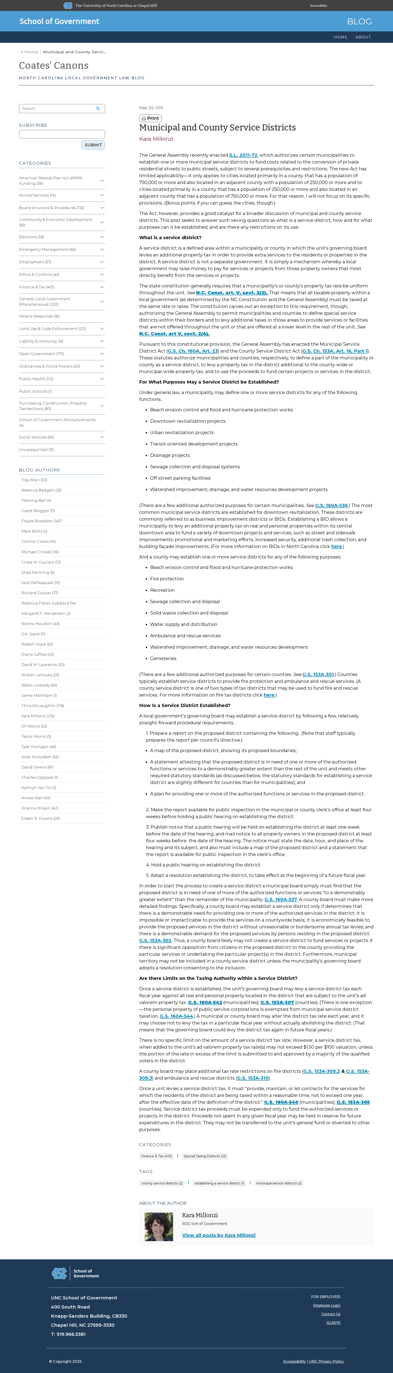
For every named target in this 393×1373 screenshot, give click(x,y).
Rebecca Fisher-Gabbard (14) (48, 603)
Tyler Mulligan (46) (38, 747)
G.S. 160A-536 (331, 505)
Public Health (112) (36, 379)
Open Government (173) (41, 354)
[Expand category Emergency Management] (101, 249)
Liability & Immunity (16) (41, 341)
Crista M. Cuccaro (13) (41, 562)
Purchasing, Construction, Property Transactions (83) (53, 406)
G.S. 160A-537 (281, 899)
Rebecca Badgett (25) (41, 490)
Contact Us (330, 1314)
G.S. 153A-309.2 (321, 1071)
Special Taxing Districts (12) (205, 1156)
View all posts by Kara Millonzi (219, 1235)
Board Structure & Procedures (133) (51, 208)
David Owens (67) (37, 767)
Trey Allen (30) (34, 480)
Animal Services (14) (37, 195)
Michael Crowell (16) (40, 552)
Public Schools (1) (35, 391)
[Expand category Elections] (101, 237)
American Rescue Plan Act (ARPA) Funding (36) (50, 181)
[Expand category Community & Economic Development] (101, 222)
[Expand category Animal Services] (101, 195)
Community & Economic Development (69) (56, 222)
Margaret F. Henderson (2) (46, 613)
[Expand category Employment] (101, 262)
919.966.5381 (71, 1334)
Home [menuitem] (341, 37)
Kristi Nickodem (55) (40, 757)
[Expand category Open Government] (101, 354)
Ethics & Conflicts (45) (39, 274)
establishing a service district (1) (219, 1183)
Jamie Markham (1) (39, 695)
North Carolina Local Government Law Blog (82, 78)
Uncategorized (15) (36, 450)
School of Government (59, 21)
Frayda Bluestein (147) (41, 521)
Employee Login (326, 1305)
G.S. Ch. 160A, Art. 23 (193, 351)
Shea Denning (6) (38, 572)
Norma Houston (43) (40, 624)
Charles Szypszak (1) (39, 777)
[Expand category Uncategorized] (101, 450)
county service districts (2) (162, 1183)
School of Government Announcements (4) (57, 423)
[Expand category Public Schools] (101, 391)
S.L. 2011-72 (243, 155)
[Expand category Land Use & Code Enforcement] (101, 329)
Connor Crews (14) (38, 541)
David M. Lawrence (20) (43, 665)
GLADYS (333, 1322)
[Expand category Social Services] (101, 437)
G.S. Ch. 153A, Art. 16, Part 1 (335, 351)
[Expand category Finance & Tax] (101, 287)
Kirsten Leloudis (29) (40, 675)
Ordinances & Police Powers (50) (49, 366)
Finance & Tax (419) (156, 1156)
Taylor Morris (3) (36, 736)
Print (152, 118)
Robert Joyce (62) (37, 644)
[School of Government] (75, 1273)
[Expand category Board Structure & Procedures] (101, 208)
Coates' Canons (54, 65)
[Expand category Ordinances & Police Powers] (101, 366)
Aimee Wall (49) (35, 798)
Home (31, 52)
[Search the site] (96, 108)
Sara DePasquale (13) (40, 583)
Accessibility (318, 5)
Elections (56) (31, 237)
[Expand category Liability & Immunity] (101, 341)
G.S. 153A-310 (253, 1078)
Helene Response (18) (39, 316)
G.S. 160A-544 (176, 1016)
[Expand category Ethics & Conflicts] (101, 275)
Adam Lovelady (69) (39, 685)
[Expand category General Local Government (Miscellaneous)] (101, 302)
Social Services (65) (36, 437)
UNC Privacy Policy (326, 1361)
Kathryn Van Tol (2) (38, 788)
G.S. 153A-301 (318, 674)
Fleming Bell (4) (36, 500)
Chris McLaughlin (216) (42, 706)
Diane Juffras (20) (37, 654)
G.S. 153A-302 (155, 940)
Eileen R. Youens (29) (40, 818)
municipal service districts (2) (279, 1183)
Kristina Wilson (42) (39, 808)
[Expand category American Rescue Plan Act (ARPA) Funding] (101, 181)
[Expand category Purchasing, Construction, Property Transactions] (101, 406)
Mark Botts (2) (34, 531)
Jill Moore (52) (34, 726)
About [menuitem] (363, 37)
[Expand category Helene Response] (101, 316)
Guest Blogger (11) (38, 511)
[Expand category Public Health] (101, 379)
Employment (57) (35, 262)
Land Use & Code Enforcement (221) (52, 329)
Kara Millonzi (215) (38, 716)
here (336, 546)
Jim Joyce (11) (33, 634)
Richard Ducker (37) (39, 593)
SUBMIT (93, 145)
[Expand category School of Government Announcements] (101, 423)
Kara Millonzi (156, 139)
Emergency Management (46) (47, 249)
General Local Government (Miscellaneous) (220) (45, 302)
